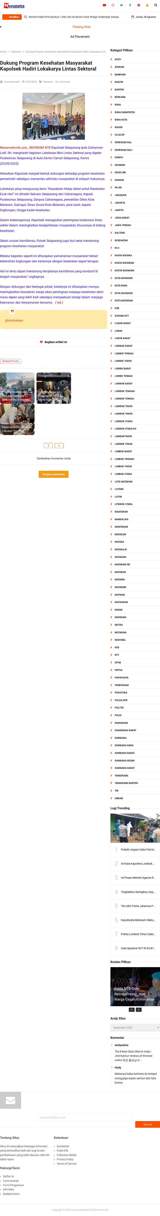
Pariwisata (121, 677)
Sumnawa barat (125, 768)
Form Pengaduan (13, 1185)
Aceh (118, 59)
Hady (118, 1067)
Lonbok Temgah (124, 459)
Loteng (119, 489)
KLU (117, 248)
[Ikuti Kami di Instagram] (113, 5)
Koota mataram (124, 270)
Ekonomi (120, 165)
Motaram (120, 632)
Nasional (120, 640)
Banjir (119, 82)
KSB (117, 308)
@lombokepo (14, 320)
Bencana (120, 97)
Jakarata (120, 195)
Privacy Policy (65, 1159)
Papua (118, 670)
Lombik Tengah (124, 353)
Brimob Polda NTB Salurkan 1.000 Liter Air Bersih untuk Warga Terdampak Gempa (74, 16)
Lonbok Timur (123, 466)
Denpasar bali (123, 150)
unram (119, 798)
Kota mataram (124, 293)
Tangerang (121, 775)
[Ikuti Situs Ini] (147, 5)
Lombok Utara (123, 421)
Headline (120, 172)
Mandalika (121, 519)
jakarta (120, 202)
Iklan (118, 187)
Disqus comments (54, 474)
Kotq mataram (124, 300)
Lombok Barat (123, 383)
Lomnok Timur (123, 444)
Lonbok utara (123, 474)
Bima (118, 104)
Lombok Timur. (124, 413)
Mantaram (121, 526)
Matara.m (121, 549)
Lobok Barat (122, 338)
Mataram (48, 81)
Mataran (120, 572)
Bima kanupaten (125, 112)
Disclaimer (63, 1146)
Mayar (119, 609)
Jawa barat (122, 217)
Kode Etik (62, 1150)
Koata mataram (124, 263)
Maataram (121, 511)
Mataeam (120, 534)
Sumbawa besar (125, 760)
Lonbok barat (123, 451)
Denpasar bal (123, 142)
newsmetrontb (80, 1209)
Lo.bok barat (123, 323)
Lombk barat (123, 368)
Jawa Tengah (123, 225)
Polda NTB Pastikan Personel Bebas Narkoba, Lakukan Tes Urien (17, 427)
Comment (64, 81)
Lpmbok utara (123, 504)
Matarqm (120, 587)
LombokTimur (123, 436)
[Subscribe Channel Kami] (104, 5)
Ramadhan (121, 723)
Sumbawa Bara (124, 745)
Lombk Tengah (123, 376)
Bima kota (121, 119)
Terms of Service (66, 1163)
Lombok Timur (123, 406)
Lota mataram (123, 481)
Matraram (121, 602)
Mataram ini (122, 564)
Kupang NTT (122, 315)
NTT (117, 655)
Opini (118, 662)
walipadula (121, 1045)
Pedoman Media (66, 1155)
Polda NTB (121, 700)
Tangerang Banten (126, 783)
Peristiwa (121, 692)
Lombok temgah (125, 391)
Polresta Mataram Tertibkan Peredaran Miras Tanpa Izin (50, 395)
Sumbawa (121, 738)
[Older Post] (59, 445)
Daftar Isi (8, 1176)
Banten (119, 89)
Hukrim (119, 180)
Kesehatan (121, 240)
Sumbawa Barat (125, 753)
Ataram (119, 67)
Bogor (119, 127)
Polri (118, 715)
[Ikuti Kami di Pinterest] (138, 5)
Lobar (118, 331)
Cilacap (120, 134)
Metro (119, 625)
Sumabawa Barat (125, 730)
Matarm (120, 579)
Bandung (120, 74)
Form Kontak (11, 1180)
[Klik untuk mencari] (156, 5)
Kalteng (120, 232)
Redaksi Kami (11, 1193)
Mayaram (120, 617)
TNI (116, 790)
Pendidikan (122, 685)
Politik (119, 707)
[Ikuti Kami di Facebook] (130, 5)
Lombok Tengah (124, 398)
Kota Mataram (124, 278)
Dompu (119, 157)
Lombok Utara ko (125, 428)
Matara (119, 542)
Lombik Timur (123, 361)
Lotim (118, 496)
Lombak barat (123, 346)
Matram (120, 594)
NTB (117, 647)
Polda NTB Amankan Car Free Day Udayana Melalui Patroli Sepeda (17, 395)
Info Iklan (8, 1189)
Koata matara (123, 255)
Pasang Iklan (82, 27)
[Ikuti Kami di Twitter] (121, 5)
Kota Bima (121, 285)
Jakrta (119, 210)
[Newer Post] (48, 445)
